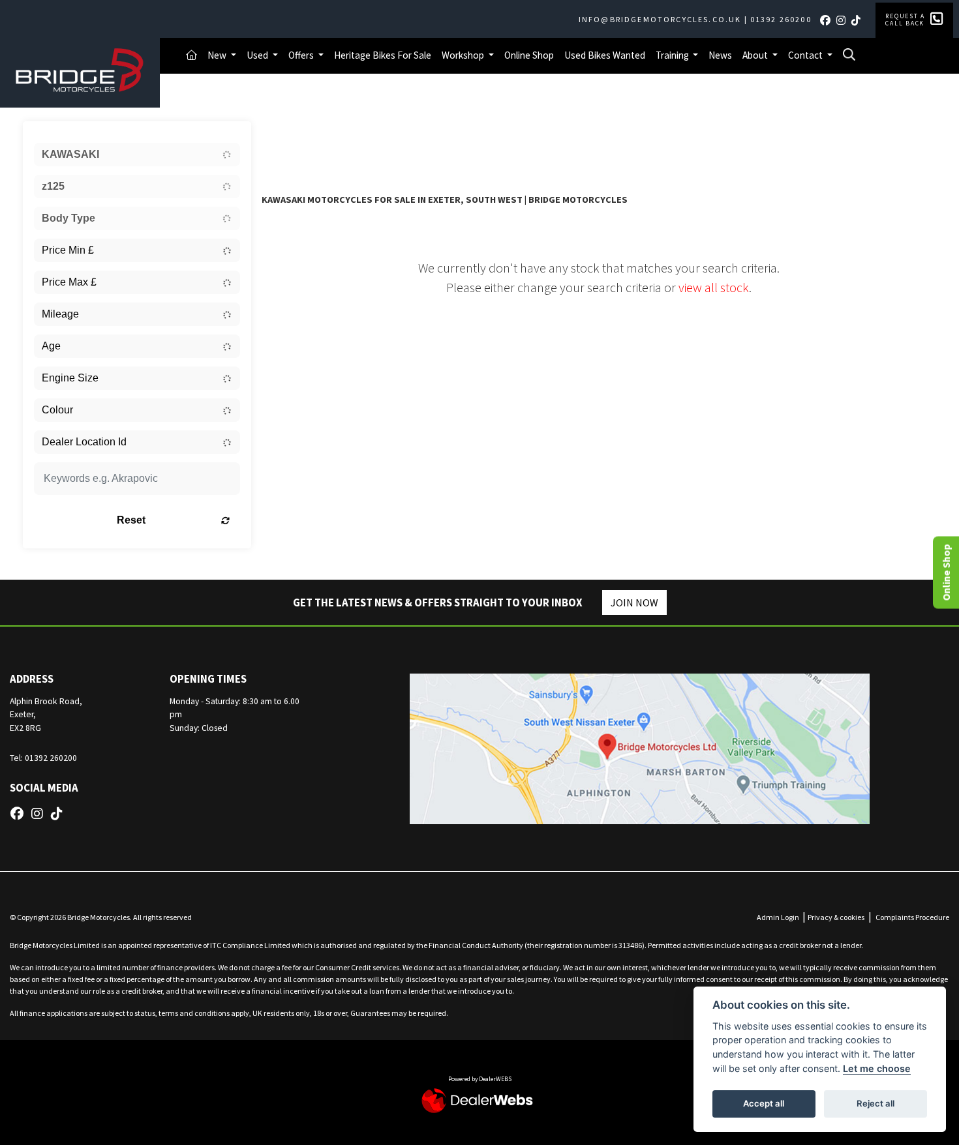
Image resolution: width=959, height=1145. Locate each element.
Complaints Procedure (912, 917)
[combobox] (137, 154)
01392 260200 (781, 19)
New (217, 55)
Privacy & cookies (836, 917)
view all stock (713, 287)
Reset (131, 520)
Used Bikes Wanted (604, 55)
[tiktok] (858, 20)
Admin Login (778, 917)
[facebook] (827, 20)
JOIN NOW (634, 602)
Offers (302, 55)
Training (673, 55)
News (720, 55)
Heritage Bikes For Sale (382, 55)
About (756, 55)
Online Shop (529, 55)
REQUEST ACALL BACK (905, 19)
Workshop (464, 55)
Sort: (282, 134)
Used (258, 55)
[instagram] (843, 20)
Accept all (763, 1103)
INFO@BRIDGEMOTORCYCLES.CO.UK (660, 19)
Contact (806, 55)
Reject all (875, 1103)
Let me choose (877, 1068)
